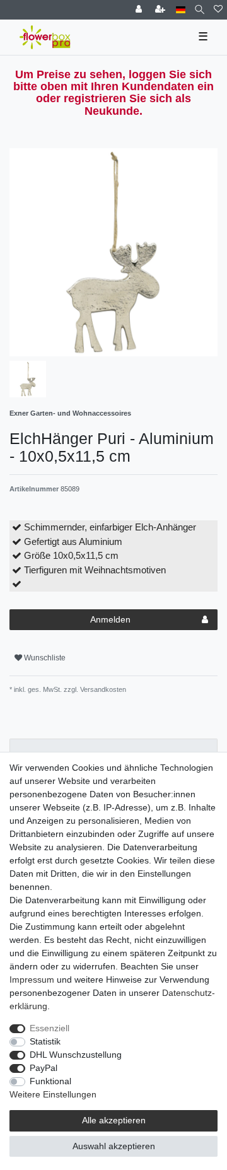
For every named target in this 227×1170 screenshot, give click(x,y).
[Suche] (199, 10)
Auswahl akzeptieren (114, 1146)
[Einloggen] (140, 10)
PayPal (43, 1068)
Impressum (31, 979)
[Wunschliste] (218, 10)
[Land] (181, 10)
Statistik (45, 1041)
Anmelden (110, 619)
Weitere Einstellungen (52, 1094)
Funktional (50, 1081)
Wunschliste (44, 657)
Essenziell (49, 1028)
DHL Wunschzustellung (76, 1055)
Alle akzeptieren (114, 1120)
